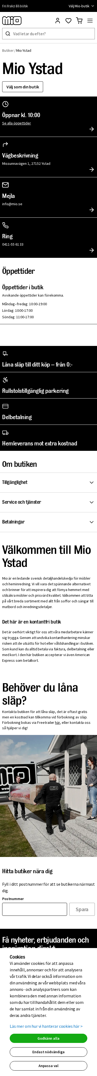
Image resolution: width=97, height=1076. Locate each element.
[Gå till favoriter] (68, 20)
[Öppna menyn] (90, 20)
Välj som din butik (22, 86)
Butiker (8, 50)
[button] (49, 482)
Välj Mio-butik (79, 6)
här (57, 722)
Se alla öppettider (16, 123)
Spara (82, 909)
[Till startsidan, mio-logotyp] (12, 20)
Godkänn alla (48, 1038)
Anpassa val (48, 1065)
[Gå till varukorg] (79, 20)
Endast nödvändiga (48, 1051)
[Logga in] (58, 20)
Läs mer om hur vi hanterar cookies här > (46, 1026)
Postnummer (12, 898)
